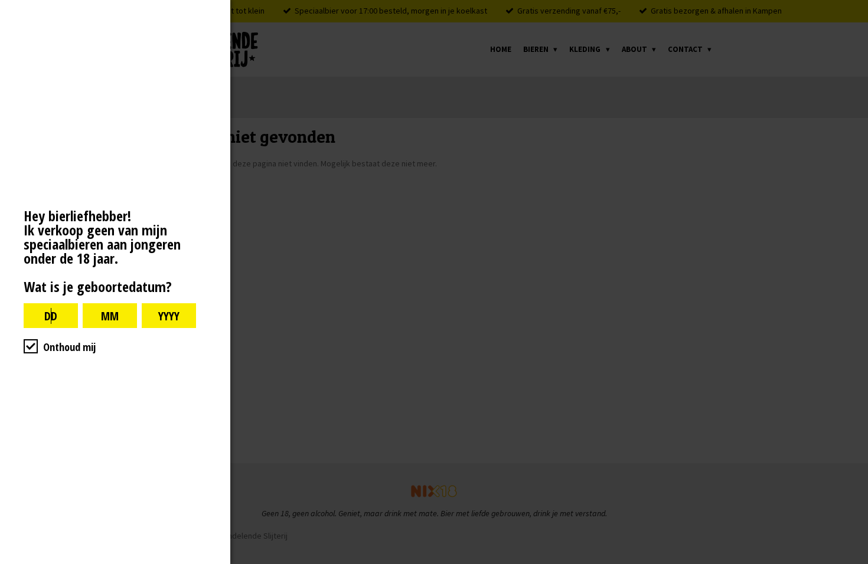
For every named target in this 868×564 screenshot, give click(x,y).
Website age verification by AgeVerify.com (853, 561)
